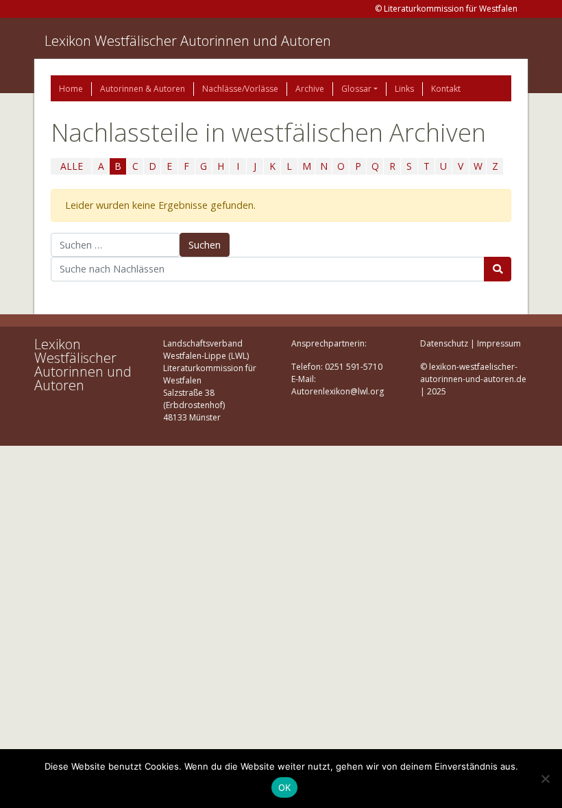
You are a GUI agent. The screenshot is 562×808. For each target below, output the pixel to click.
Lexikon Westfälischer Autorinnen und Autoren (188, 40)
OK (284, 787)
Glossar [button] (356, 88)
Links (404, 88)
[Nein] (545, 778)
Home (71, 88)
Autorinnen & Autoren (142, 88)
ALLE (71, 166)
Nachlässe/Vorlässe (240, 88)
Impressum (499, 343)
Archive (309, 88)
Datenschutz (444, 343)
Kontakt (446, 88)
